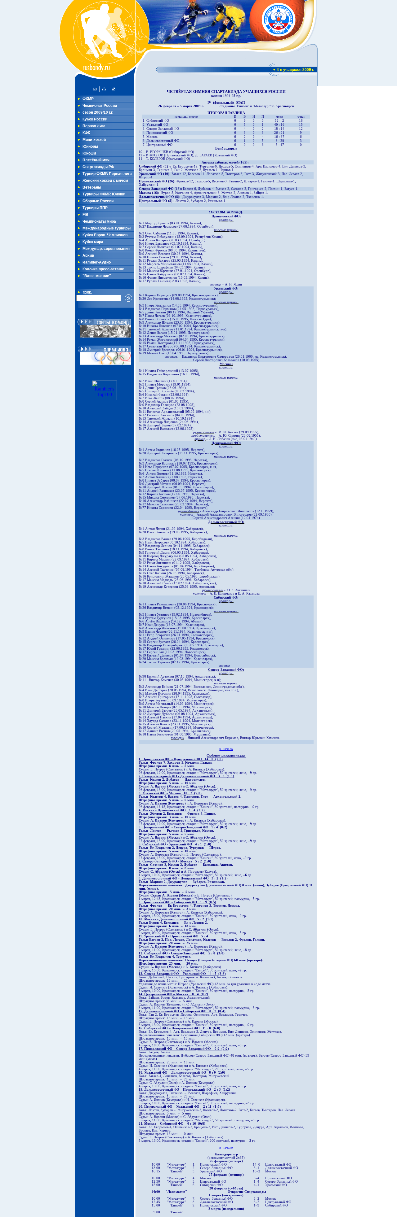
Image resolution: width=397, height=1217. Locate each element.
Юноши (89, 153)
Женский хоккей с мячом (105, 180)
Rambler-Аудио (97, 262)
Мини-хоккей (94, 139)
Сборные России (98, 201)
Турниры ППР (95, 208)
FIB (85, 214)
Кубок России (95, 119)
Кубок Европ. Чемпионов (105, 235)
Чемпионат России (100, 105)
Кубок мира (93, 242)
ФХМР (88, 99)
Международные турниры (107, 228)
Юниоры (90, 146)
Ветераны (92, 187)
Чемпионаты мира (99, 221)
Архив (88, 255)
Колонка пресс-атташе (103, 269)
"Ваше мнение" (97, 276)
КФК (86, 133)
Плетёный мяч (96, 160)
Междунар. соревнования (106, 248)
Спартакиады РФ (98, 167)
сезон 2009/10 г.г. (98, 112)
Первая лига (94, 126)
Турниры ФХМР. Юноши (104, 194)
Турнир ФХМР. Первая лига (107, 174)
